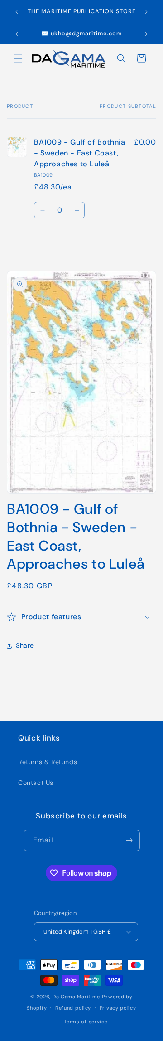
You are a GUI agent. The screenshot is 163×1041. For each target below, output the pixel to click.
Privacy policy (118, 1008)
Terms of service (85, 1021)
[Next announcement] (146, 12)
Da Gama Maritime (76, 996)
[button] (18, 58)
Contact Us (35, 783)
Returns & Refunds (47, 762)
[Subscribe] (129, 840)
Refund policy (73, 1008)
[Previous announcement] (17, 12)
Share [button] (25, 645)
